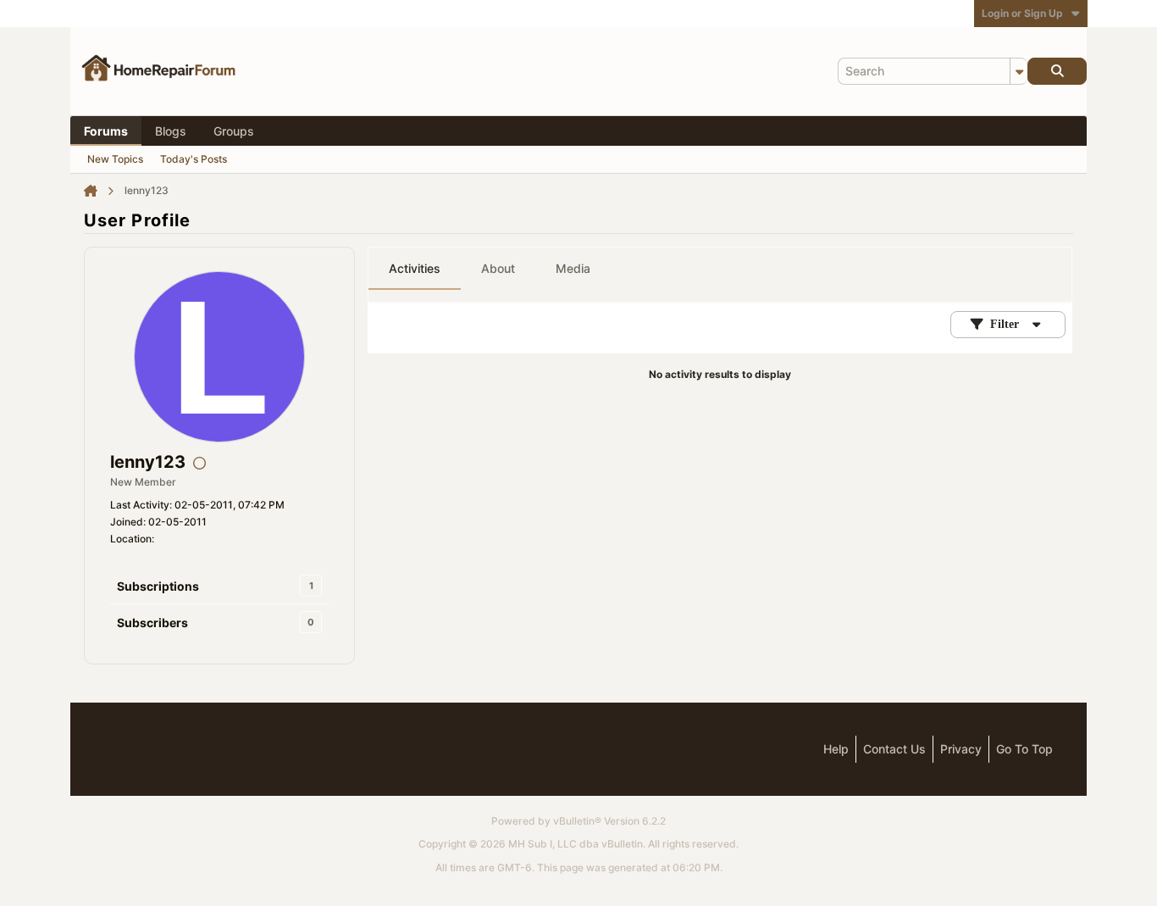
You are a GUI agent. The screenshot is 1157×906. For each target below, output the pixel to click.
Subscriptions (158, 586)
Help (836, 749)
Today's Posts (193, 159)
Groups (233, 131)
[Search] (1057, 71)
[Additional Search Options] (1019, 71)
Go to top (1024, 749)
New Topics (115, 159)
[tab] (414, 268)
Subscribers (152, 622)
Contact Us (894, 749)
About (498, 268)
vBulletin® (577, 820)
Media (573, 268)
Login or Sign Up (1022, 13)
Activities (414, 268)
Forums (106, 131)
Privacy (961, 749)
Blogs (170, 131)
